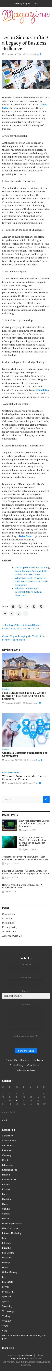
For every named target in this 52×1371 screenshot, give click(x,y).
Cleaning (6, 1155)
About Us (7, 918)
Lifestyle (6, 1243)
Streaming (7, 1306)
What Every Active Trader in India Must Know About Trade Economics (31, 581)
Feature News (9, 1179)
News (5, 1267)
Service (5, 1287)
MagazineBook (18, 1358)
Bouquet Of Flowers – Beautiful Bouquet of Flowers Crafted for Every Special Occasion (25, 872)
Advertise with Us (12, 935)
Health (5, 1218)
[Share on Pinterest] (41, 606)
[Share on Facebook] (13, 606)
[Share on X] (20, 606)
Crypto (5, 1160)
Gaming (6, 1209)
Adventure (7, 1135)
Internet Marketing (11, 1233)
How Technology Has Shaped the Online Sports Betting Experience (34, 823)
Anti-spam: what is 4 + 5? (26, 1036)
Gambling (6, 1199)
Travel (5, 1326)
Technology (8, 1311)
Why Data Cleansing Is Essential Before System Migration (28, 592)
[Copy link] (25, 613)
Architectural (9, 1140)
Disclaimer (8, 922)
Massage (6, 1262)
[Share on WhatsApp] (34, 606)
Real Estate (7, 1282)
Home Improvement (11, 772)
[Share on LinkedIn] (27, 606)
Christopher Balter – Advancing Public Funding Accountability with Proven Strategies (32, 571)
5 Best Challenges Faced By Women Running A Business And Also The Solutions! (24, 695)
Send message (26, 1050)
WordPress (26, 1355)
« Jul (4, 1120)
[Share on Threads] (19, 613)
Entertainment (9, 1170)
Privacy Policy (9, 927)
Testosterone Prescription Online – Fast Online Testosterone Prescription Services (25, 858)
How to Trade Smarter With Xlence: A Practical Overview (22, 886)
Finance (6, 1184)
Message (26, 1004)
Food (4, 1194)
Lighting (6, 1248)
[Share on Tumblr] (12, 613)
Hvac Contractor (10, 1228)
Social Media (8, 1291)
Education (7, 1165)
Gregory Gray (32, 54)
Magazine (7, 1257)
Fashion (6, 1174)
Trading (6, 1316)
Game (5, 1204)
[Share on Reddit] (5, 613)
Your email (26, 977)
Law (4, 1238)
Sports (5, 1301)
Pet (3, 1277)
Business (6, 689)
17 (3, 1100)
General (6, 1213)
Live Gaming (8, 1252)
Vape (4, 1331)
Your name (26, 964)
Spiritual (6, 1296)
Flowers (6, 1189)
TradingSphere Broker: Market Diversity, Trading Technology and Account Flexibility (32, 841)
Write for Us (9, 931)
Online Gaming (9, 1272)
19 (17, 1100)
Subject (26, 991)
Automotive (8, 1145)
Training (6, 1321)
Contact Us (8, 914)
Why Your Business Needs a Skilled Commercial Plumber (24, 777)
